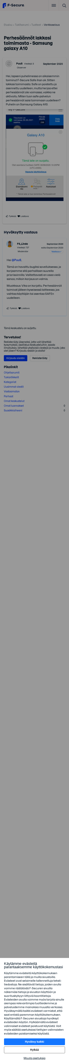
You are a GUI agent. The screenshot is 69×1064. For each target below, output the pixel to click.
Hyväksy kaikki (34, 1041)
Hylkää (34, 1049)
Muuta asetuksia (34, 1058)
